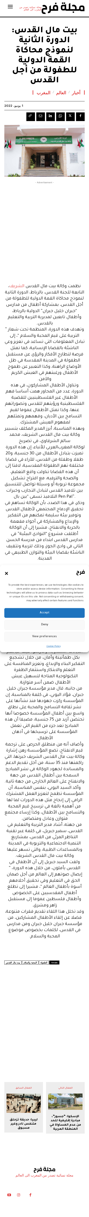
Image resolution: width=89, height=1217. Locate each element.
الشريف (16, 286)
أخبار (76, 92)
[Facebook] (80, 116)
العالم (61, 92)
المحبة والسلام (30, 962)
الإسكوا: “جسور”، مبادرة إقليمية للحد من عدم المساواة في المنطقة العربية (65, 1123)
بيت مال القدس (13, 962)
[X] (70, 116)
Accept (44, 612)
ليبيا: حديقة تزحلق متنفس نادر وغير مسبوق (24, 1124)
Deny (44, 624)
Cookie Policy (53, 646)
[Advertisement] (44, 231)
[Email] (40, 116)
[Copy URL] (30, 116)
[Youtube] (9, 1196)
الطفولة (43, 962)
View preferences (44, 636)
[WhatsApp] (60, 116)
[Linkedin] (50, 116)
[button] (6, 573)
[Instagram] (18, 1196)
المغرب (44, 92)
